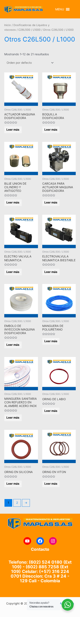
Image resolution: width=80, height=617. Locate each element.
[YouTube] (27, 541)
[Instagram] (53, 541)
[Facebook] (40, 541)
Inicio (7, 25)
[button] (59, 9)
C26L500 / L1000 (29, 29)
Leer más (12, 129)
